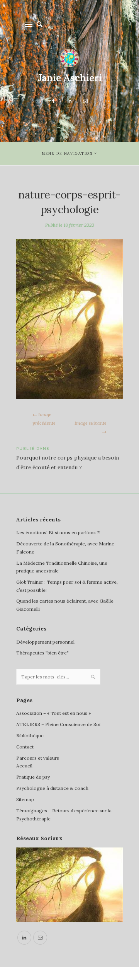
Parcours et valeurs (37, 758)
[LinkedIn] (24, 938)
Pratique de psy (33, 777)
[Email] (40, 938)
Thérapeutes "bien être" (42, 653)
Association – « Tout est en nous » (53, 713)
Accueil (24, 766)
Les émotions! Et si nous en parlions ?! (58, 532)
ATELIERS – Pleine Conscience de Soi (58, 724)
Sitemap (25, 799)
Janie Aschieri (69, 78)
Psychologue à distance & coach (52, 788)
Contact (25, 747)
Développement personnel (45, 642)
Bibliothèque (30, 735)
